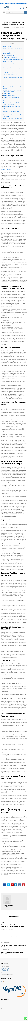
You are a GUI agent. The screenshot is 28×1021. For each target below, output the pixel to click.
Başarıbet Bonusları (7, 50)
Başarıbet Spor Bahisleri (8, 46)
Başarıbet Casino (7, 100)
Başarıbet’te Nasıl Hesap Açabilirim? (11, 63)
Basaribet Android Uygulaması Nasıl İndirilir (12, 118)
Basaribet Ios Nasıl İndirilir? (9, 95)
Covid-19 (3, 1003)
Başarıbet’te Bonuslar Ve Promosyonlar (12, 68)
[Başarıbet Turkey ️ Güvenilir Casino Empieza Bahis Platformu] (4, 884)
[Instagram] (4, 981)
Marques (3, 1006)
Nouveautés (3, 1005)
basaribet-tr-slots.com (6, 169)
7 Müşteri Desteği (7, 82)
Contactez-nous (4, 1008)
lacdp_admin (15, 27)
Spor (4, 84)
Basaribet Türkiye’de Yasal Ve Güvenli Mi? (12, 65)
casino (22, 27)
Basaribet (5, 81)
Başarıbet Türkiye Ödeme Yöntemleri (11, 70)
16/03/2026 (3, 929)
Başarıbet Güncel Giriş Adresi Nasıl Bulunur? (12, 48)
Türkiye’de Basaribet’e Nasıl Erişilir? (11, 102)
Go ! (25, 12)
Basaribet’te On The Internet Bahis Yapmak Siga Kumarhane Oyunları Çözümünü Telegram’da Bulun (12, 111)
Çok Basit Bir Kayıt (7, 66)
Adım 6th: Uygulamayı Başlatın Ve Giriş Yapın (13, 59)
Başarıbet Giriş (6, 93)
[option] (14, 925)
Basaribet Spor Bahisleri (8, 104)
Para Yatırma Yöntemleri (8, 55)
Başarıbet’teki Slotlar (8, 61)
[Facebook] (1, 981)
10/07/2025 (7, 27)
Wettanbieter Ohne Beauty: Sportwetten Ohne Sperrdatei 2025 (12, 925)
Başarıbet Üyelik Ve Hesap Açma (10, 57)
